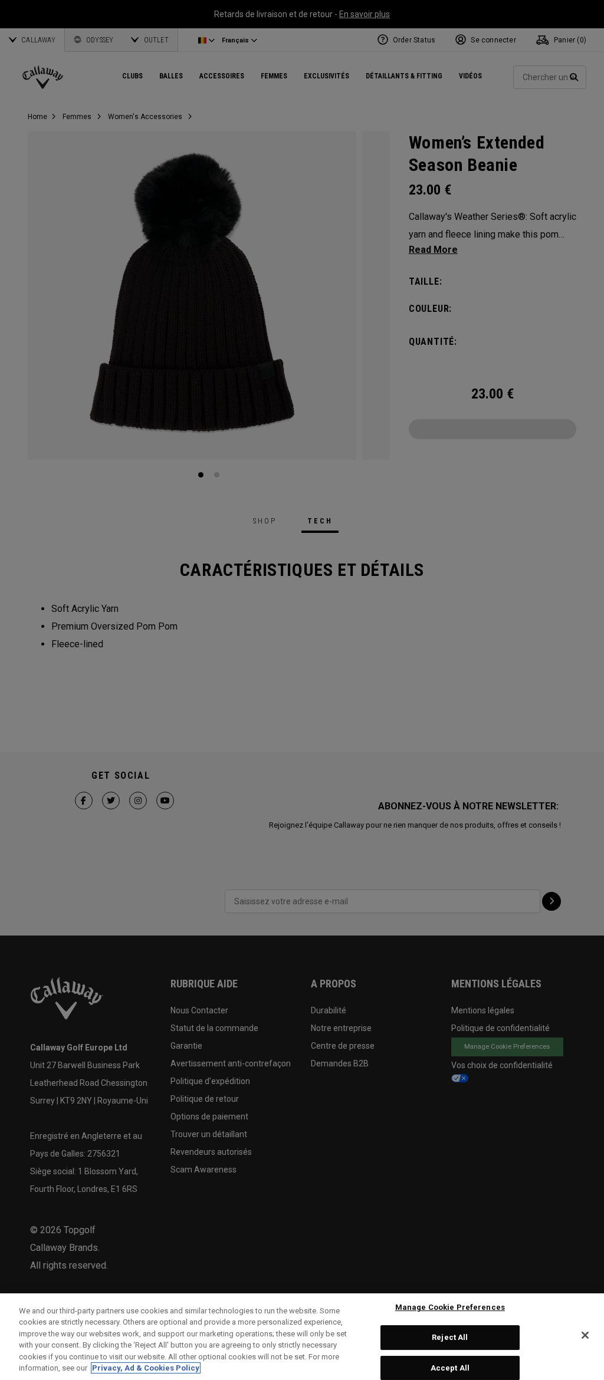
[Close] (585, 1335)
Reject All (450, 1337)
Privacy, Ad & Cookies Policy (145, 1367)
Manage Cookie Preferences (450, 1307)
